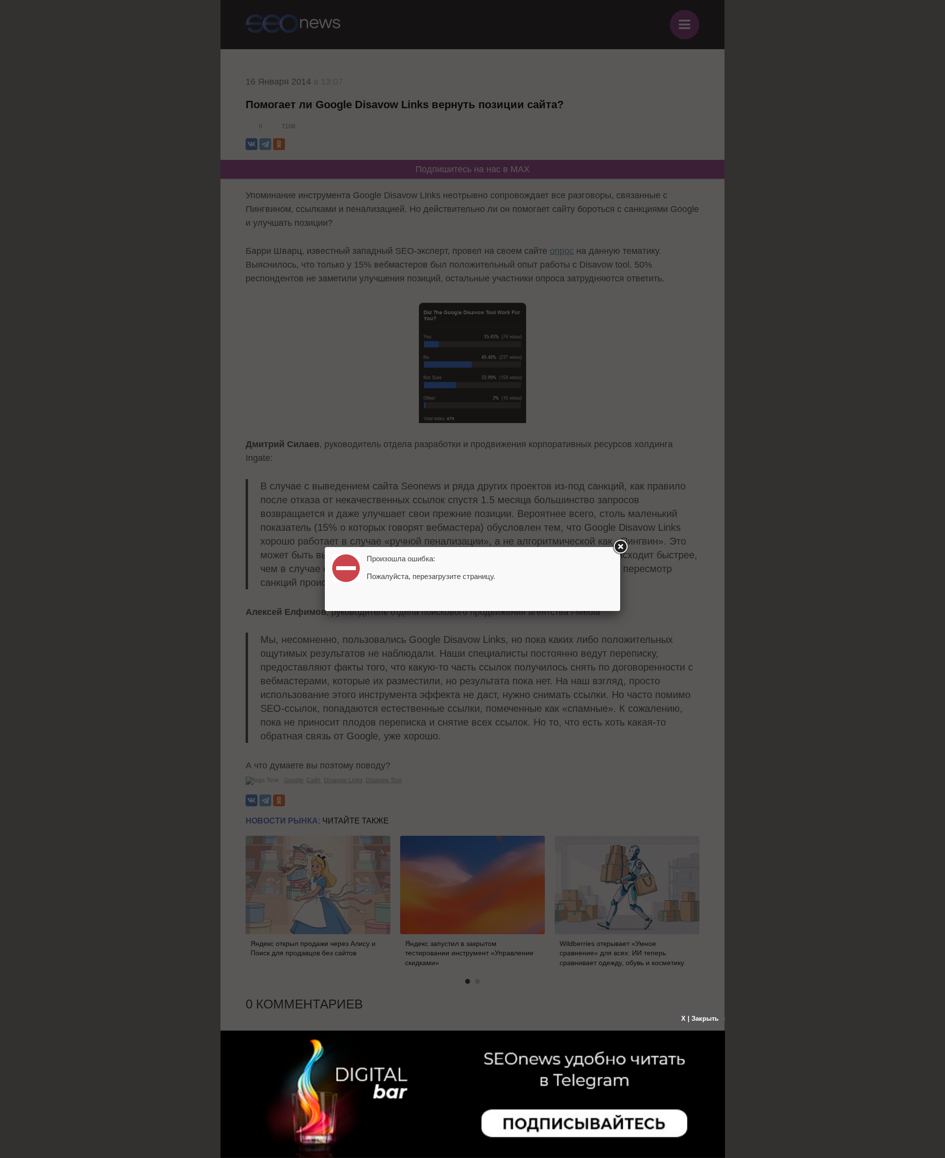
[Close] (620, 547)
